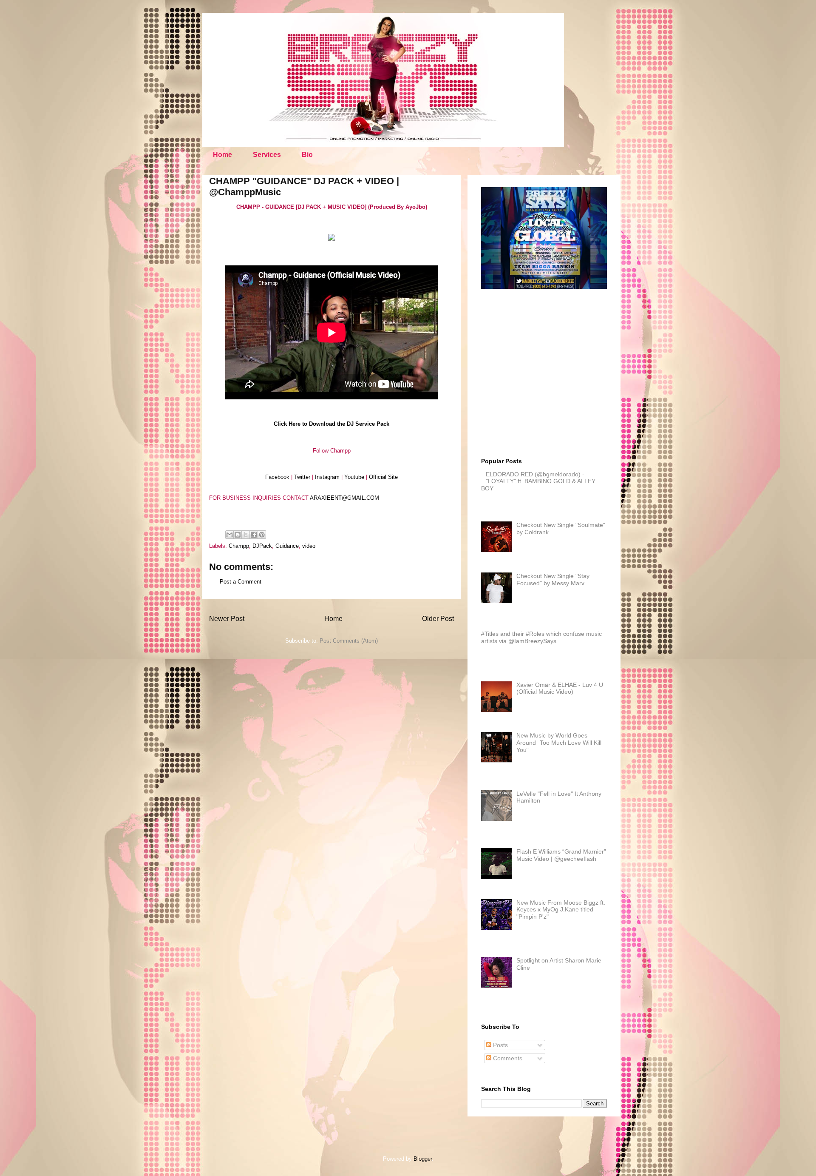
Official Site (383, 477)
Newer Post (226, 618)
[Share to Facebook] (253, 534)
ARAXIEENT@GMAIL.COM (344, 498)
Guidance (287, 546)
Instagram (327, 477)
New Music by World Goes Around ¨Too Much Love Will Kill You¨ (558, 742)
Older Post (438, 618)
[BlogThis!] (237, 534)
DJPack (262, 546)
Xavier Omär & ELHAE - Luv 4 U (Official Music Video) (559, 688)
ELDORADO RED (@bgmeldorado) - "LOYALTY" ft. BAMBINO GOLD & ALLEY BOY (538, 481)
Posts (499, 1045)
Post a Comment (240, 581)
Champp (239, 546)
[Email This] (229, 534)
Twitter (302, 477)
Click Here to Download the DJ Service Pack (331, 424)
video (308, 546)
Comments (506, 1058)
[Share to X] (245, 534)
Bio (307, 154)
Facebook (277, 477)
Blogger (423, 1159)
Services (267, 154)
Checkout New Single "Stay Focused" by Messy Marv (552, 579)
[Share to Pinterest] (262, 534)
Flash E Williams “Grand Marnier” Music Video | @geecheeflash (561, 855)
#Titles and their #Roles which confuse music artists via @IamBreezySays (541, 637)
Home (222, 154)
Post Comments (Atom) (349, 641)
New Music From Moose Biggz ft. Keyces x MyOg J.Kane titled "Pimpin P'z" (560, 909)
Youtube (354, 477)
